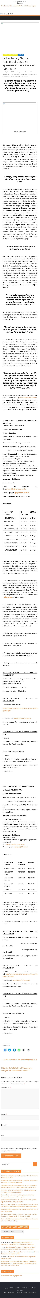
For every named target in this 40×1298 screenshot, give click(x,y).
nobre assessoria (15, 76)
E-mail (4, 1125)
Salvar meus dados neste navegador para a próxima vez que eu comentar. (19, 1150)
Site (2, 1136)
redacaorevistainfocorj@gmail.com (11, 1276)
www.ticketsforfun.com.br (28, 398)
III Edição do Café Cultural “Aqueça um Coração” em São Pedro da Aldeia (16, 1069)
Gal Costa (14, 74)
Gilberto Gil (20, 74)
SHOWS (21, 55)
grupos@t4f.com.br (21, 847)
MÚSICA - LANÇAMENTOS (10, 55)
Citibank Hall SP (7, 74)
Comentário (6, 1088)
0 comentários (29, 72)
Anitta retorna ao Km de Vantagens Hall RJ (19, 1060)
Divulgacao (20, 72)
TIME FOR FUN (24, 76)
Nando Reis (7, 76)
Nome (4, 1114)
